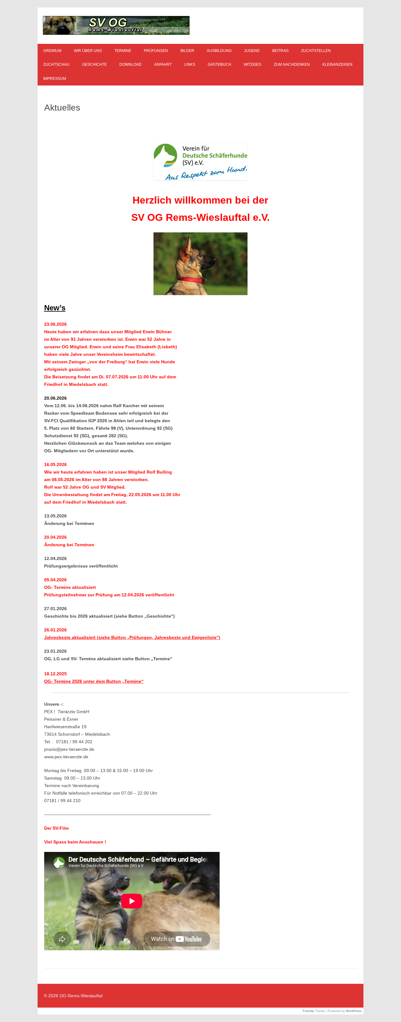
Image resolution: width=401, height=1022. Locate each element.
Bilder (187, 51)
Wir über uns (88, 51)
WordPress (354, 1011)
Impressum (54, 78)
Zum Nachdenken (292, 64)
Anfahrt (163, 64)
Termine (122, 51)
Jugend (252, 51)
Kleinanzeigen (337, 64)
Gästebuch (219, 64)
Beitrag (280, 51)
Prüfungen (156, 51)
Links (189, 64)
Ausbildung (219, 51)
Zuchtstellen (316, 51)
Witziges (252, 64)
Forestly (308, 1011)
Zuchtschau (56, 64)
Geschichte (94, 64)
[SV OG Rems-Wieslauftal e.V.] (116, 33)
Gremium (52, 51)
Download (130, 64)
